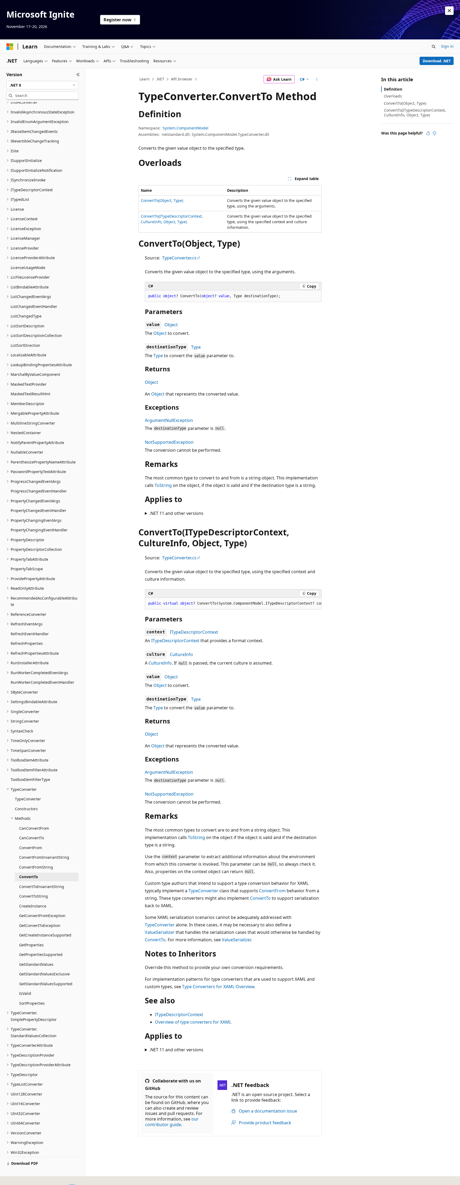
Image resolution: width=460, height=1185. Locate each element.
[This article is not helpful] (434, 133)
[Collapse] (78, 74)
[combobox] (42, 85)
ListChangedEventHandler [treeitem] (34, 306)
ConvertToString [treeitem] (33, 896)
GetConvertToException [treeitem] (39, 925)
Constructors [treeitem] (26, 808)
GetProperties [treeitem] (31, 944)
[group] (233, 603)
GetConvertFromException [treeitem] (42, 915)
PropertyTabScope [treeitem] (27, 568)
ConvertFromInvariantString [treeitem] (44, 857)
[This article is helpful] (428, 133)
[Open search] (433, 46)
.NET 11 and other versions (176, 513)
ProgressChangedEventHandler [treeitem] (39, 491)
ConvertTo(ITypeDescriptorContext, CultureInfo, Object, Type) (415, 112)
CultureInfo (181, 654)
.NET (160, 79)
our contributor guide (172, 1121)
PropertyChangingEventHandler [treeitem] (39, 529)
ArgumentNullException (169, 420)
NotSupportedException (169, 442)
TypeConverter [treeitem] (28, 798)
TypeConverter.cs (179, 258)
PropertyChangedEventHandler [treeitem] (38, 510)
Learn (144, 79)
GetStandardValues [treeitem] (36, 964)
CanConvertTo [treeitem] (31, 837)
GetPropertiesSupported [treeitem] (41, 954)
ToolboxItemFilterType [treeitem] (30, 779)
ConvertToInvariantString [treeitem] (41, 886)
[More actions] (317, 79)
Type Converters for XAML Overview (218, 986)
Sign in (447, 46)
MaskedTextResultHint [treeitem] (30, 393)
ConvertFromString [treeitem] (36, 867)
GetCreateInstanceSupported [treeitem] (45, 935)
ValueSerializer (160, 932)
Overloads (393, 96)
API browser (181, 79)
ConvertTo (260, 898)
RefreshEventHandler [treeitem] (30, 633)
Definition (393, 89)
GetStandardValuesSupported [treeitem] (45, 983)
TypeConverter (203, 891)
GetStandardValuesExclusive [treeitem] (44, 973)
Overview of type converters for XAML (193, 1022)
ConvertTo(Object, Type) (162, 200)
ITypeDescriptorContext (194, 632)
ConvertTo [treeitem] (28, 876)
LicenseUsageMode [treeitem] (28, 267)
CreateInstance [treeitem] (32, 906)
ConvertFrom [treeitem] (30, 847)
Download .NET (437, 60)
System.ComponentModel (185, 128)
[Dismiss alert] (449, 10)
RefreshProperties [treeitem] (27, 643)
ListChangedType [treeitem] (26, 316)
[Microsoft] (9, 46)
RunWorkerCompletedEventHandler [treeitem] (42, 682)
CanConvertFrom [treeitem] (34, 828)
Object (171, 325)
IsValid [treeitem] (25, 993)
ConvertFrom (272, 891)
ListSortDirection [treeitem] (25, 345)
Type (196, 347)
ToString (163, 485)
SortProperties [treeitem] (32, 1003)
